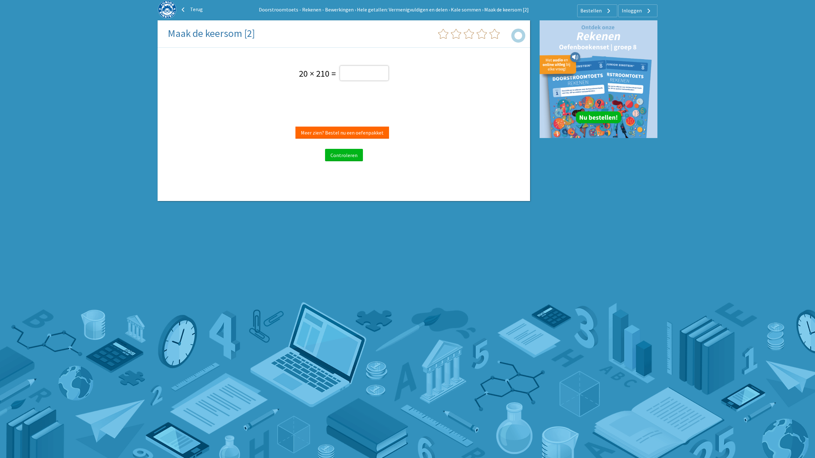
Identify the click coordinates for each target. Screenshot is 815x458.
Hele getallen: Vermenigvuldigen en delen (402, 9)
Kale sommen (466, 9)
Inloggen (632, 10)
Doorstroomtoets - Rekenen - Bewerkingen (306, 9)
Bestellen (591, 10)
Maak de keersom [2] (506, 9)
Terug (196, 9)
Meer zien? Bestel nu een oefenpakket (342, 132)
